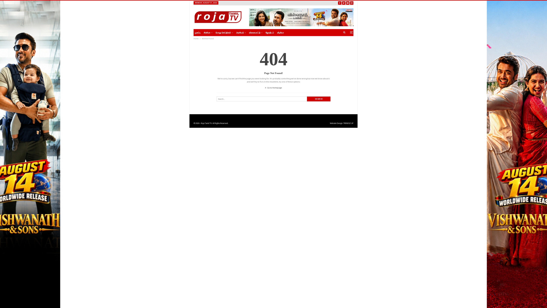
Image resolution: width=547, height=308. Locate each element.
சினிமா (207, 33)
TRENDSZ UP (348, 123)
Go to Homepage (274, 87)
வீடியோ (280, 33)
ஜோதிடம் (270, 33)
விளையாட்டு (254, 33)
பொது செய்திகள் (223, 33)
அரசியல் (240, 33)
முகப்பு (198, 33)
